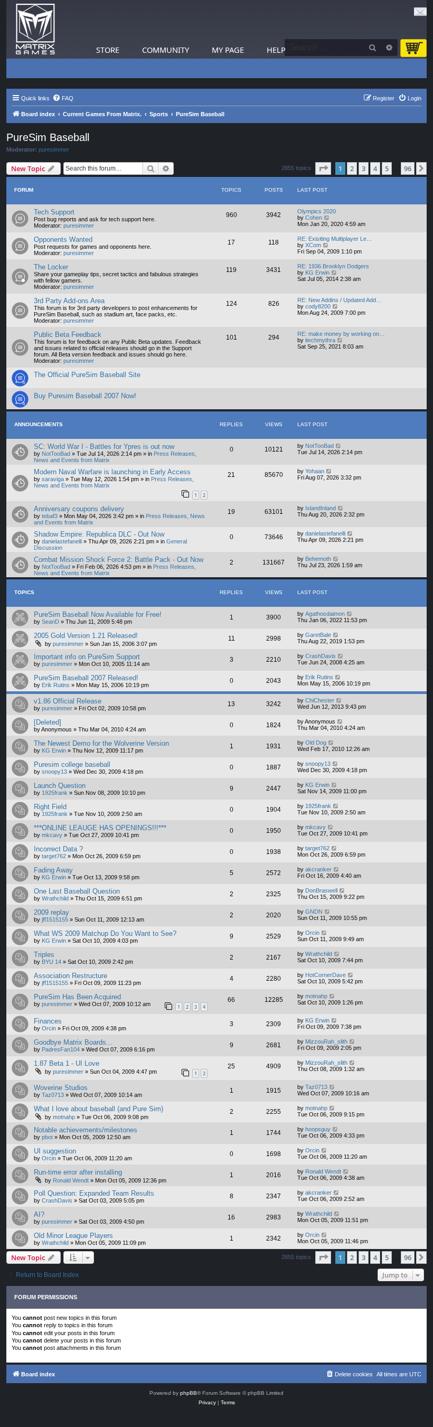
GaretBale (318, 635)
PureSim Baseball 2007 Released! (86, 678)
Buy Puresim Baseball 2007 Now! (85, 396)
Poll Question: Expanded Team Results (94, 1193)
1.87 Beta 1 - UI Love (66, 1063)
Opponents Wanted (63, 239)
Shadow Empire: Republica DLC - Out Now (99, 534)
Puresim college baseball (72, 764)
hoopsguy (318, 1129)
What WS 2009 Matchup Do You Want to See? (105, 933)
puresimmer (54, 149)
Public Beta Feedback (67, 335)
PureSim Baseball (47, 137)
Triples (44, 955)
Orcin (312, 933)
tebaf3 (50, 516)
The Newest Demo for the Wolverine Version (101, 743)
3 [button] (363, 168)
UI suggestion (55, 1151)
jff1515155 (55, 919)
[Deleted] (47, 722)
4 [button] (375, 168)
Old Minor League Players (73, 1236)
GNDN (314, 911)
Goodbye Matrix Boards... (73, 1042)
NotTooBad (56, 453)
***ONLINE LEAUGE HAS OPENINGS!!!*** (100, 828)
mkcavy (52, 835)
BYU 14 (51, 962)
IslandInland (320, 508)
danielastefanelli (62, 541)
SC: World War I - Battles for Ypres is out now (104, 446)
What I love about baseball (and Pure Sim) (98, 1109)
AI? (39, 1214)
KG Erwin (317, 272)
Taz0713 (53, 1095)
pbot (47, 1137)
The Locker (51, 267)
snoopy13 (54, 771)
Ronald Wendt (71, 1180)
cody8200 (318, 306)
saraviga (53, 479)
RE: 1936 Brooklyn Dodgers (333, 266)
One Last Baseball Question (77, 891)
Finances (48, 1021)
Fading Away (53, 870)
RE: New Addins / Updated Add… (339, 300)
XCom (313, 245)
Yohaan (314, 471)
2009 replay (51, 912)
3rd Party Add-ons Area (69, 301)
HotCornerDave (325, 975)
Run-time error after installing (78, 1172)
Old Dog (315, 742)
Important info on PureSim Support (87, 657)
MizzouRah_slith (326, 1041)
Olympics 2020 (316, 211)
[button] (323, 168)
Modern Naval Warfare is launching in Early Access (112, 472)
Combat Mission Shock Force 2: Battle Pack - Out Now (118, 560)
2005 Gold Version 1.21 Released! (86, 636)
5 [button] (387, 168)
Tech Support (54, 212)
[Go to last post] (338, 446)
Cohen (313, 217)
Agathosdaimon (325, 614)
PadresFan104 (61, 1049)
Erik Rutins (56, 685)
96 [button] (407, 168)
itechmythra (320, 340)
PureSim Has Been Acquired (77, 997)
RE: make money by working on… (341, 334)
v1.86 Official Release (67, 701)
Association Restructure (70, 976)
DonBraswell (321, 890)
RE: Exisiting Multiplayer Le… (334, 239)
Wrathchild (55, 898)
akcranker (318, 869)
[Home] (35, 29)
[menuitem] (62, 98)
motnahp (316, 996)
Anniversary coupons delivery (79, 509)
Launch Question (60, 786)
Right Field (50, 807)
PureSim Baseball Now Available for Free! (98, 614)
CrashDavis (320, 656)
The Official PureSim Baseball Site (87, 375)
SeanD (50, 621)
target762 (54, 856)
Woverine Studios (61, 1088)
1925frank (55, 793)
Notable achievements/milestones (85, 1130)
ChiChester (319, 700)
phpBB (188, 1393)
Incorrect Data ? (58, 849)
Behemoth (318, 559)
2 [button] (352, 168)
